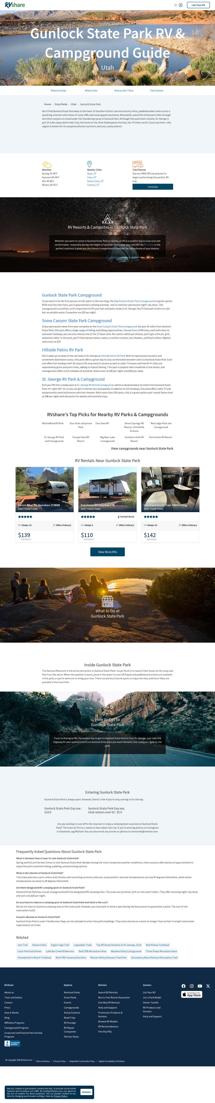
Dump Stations (72, 1012)
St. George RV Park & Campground (95, 384)
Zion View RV (102, 423)
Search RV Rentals (108, 992)
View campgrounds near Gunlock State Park (142, 448)
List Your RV (198, 4)
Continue (153, 186)
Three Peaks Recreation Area (161, 951)
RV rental (149, 244)
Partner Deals (71, 1036)
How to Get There (123, 90)
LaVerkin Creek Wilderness (60, 951)
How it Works (11, 1012)
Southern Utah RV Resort (134, 439)
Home (47, 104)
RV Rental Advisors (108, 1026)
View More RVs (107, 552)
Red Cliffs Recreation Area (92, 951)
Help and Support (107, 1007)
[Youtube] (201, 985)
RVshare (80, 827)
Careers (8, 1002)
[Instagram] (193, 985)
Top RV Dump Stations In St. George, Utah (118, 944)
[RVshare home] (15, 5)
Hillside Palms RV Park (113, 355)
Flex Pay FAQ (105, 1031)
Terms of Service (43, 1061)
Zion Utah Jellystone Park (80, 425)
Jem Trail (22, 944)
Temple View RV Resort (80, 439)
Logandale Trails (83, 944)
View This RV (45, 527)
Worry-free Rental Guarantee (114, 997)
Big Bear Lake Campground (107, 439)
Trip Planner (156, 90)
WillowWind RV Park (52, 423)
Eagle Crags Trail (60, 944)
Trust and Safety (13, 997)
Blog (7, 1017)
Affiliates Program (14, 1022)
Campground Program (16, 1027)
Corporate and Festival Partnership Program (23, 1034)
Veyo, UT (91, 173)
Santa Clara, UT (95, 181)
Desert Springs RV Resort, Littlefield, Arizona (134, 427)
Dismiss (86, 1092)
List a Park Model (152, 997)
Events (67, 1002)
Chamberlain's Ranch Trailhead (34, 957)
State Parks (61, 104)
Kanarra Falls (39, 944)
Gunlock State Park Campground (136, 301)
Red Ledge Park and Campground (161, 425)
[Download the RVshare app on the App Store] (191, 994)
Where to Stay (58, 90)
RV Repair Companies (70, 1029)
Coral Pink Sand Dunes (29, 951)
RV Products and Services (151, 1009)
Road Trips (69, 1017)
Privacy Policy (60, 1061)
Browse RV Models (108, 1021)
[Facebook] (185, 985)
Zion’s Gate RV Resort (160, 437)
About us (9, 992)
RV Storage (70, 1022)
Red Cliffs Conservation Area (71, 957)
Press (7, 1007)
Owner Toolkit (150, 1002)
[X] (208, 985)
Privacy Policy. (61, 1096)
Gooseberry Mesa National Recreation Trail (154, 957)
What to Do (91, 90)
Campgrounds (71, 1007)
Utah (73, 104)
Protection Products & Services (110, 1014)
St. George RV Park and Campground (54, 439)
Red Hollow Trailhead (157, 944)
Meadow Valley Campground (126, 951)
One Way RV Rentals (109, 1002)
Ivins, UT (91, 177)
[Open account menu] (178, 5)
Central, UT (93, 184)
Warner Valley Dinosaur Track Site (109, 957)
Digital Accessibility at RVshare (111, 1061)
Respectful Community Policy (82, 1061)
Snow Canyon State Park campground (117, 326)
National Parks (72, 992)
